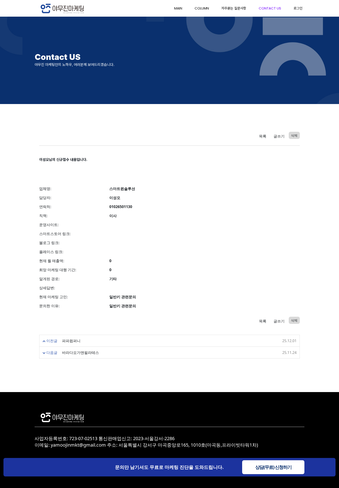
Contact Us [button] (270, 8)
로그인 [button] (298, 8)
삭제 (294, 135)
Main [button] (178, 8)
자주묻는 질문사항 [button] (233, 8)
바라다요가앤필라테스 (80, 352)
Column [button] (202, 8)
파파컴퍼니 (71, 340)
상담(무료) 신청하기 (273, 467)
